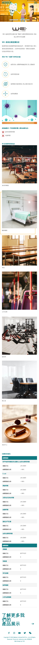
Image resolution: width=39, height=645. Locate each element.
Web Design (17, 641)
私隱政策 (29, 639)
